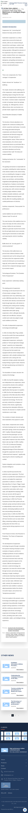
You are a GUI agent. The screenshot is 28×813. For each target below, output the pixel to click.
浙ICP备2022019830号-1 (20, 807)
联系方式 (15, 8)
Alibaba (10, 793)
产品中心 (10, 8)
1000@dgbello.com (8, 775)
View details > (20, 669)
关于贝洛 (6, 8)
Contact (3, 768)
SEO (3, 805)
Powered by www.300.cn (7, 809)
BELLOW (3, 793)
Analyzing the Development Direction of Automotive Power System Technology (16, 629)
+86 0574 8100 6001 (9, 771)
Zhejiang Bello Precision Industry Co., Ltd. (18, 3)
